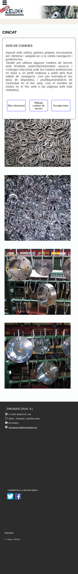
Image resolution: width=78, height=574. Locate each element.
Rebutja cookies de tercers (38, 105)
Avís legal (9, 533)
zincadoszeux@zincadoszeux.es (23, 427)
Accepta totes (61, 105)
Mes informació (16, 105)
